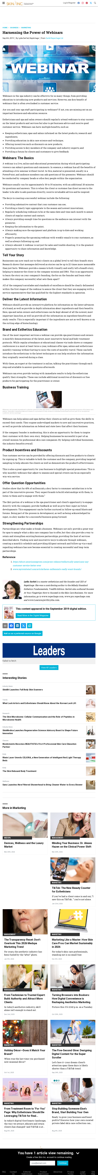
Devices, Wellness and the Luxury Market (24, 845)
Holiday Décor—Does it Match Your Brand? (24, 1052)
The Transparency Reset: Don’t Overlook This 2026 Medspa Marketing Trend (22, 943)
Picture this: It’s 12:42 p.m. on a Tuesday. (72, 1007)
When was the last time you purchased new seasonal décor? (24, 1060)
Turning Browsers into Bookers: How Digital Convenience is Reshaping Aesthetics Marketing (71, 998)
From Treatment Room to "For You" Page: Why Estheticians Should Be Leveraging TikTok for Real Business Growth (24, 1112)
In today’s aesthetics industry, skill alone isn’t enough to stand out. (22, 1008)
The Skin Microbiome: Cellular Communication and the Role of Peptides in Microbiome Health (39, 718)
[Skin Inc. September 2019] (9, 612)
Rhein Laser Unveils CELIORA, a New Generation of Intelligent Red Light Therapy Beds (42, 759)
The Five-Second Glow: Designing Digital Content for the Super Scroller (72, 1054)
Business (14, 28)
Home (5, 28)
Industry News (8, 686)
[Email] (5, 625)
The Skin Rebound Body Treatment (19, 771)
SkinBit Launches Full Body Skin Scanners (23, 689)
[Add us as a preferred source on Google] (29, 625)
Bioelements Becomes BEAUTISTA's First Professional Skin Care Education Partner (39, 745)
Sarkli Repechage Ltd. (54, 38)
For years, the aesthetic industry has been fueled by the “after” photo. (23, 953)
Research (6, 713)
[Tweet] (23, 625)
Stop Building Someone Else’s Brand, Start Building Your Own (70, 1110)
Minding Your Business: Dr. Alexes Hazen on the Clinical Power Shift (72, 845)
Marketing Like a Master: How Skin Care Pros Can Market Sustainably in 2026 (72, 943)
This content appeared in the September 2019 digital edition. (51, 608)
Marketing (26, 28)
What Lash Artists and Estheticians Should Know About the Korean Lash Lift (39, 703)
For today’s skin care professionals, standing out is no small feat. (70, 953)
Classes (5, 740)
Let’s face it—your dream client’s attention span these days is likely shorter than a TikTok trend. (70, 1065)
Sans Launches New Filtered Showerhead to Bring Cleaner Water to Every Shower (43, 785)
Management (57, 838)
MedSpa (7, 838)
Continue (63, 1163)
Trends (5, 700)
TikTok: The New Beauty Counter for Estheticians (71, 889)
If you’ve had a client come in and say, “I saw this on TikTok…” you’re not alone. (72, 898)
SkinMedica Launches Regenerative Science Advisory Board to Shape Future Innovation (40, 731)
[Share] (11, 625)
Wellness (6, 781)
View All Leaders (49, 667)
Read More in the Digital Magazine (32, 615)
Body (4, 754)
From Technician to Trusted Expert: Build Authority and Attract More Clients (24, 998)
